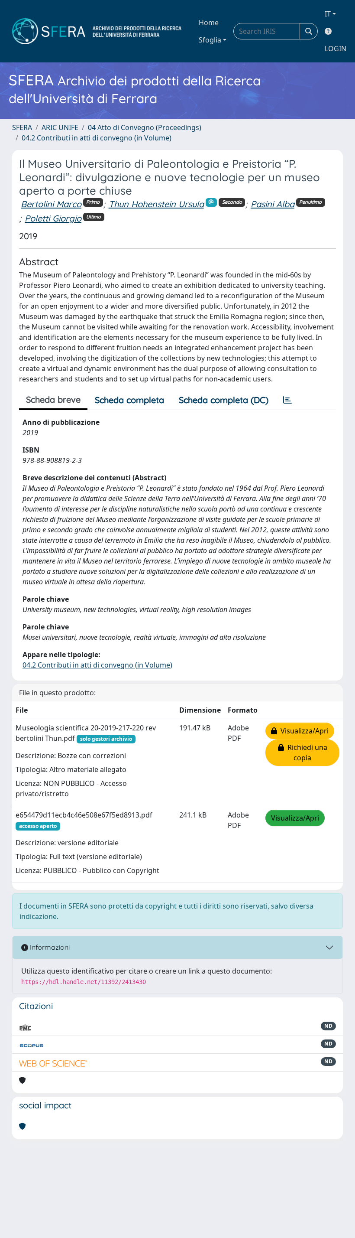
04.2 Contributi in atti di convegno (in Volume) (96, 138)
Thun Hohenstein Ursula (156, 204)
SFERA (22, 127)
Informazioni (49, 947)
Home (209, 22)
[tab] (287, 400)
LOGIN (335, 48)
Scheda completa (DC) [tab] (223, 399)
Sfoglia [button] (210, 40)
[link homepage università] (96, 31)
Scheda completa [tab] (129, 399)
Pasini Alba (272, 204)
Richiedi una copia (305, 752)
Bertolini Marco (51, 204)
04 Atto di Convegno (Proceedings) (144, 127)
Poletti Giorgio (53, 218)
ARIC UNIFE (60, 127)
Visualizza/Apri (303, 731)
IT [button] (328, 14)
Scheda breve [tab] (53, 399)
